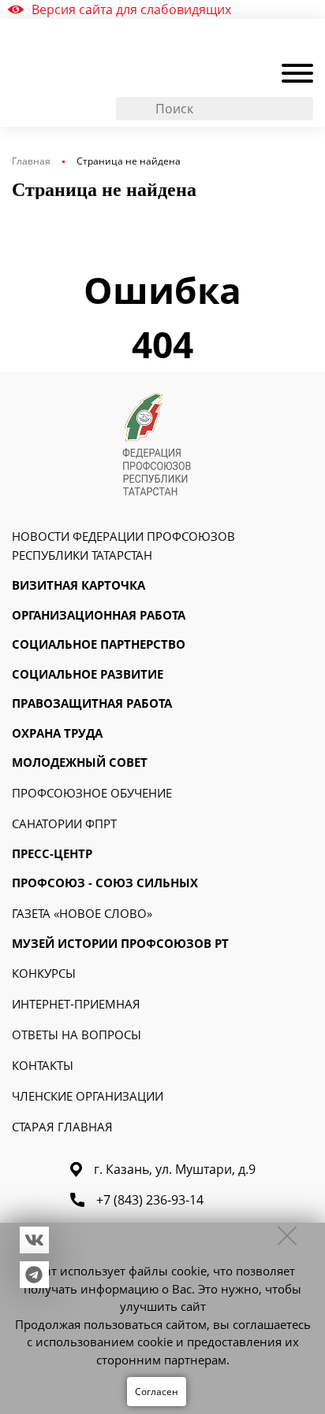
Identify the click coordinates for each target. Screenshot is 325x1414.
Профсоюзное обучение (92, 793)
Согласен (156, 1391)
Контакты (42, 1065)
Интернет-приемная (76, 1004)
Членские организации (87, 1096)
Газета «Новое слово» (82, 913)
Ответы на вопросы (76, 1034)
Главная (31, 161)
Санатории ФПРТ (64, 823)
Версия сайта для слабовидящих (131, 9)
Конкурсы (44, 973)
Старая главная (62, 1127)
